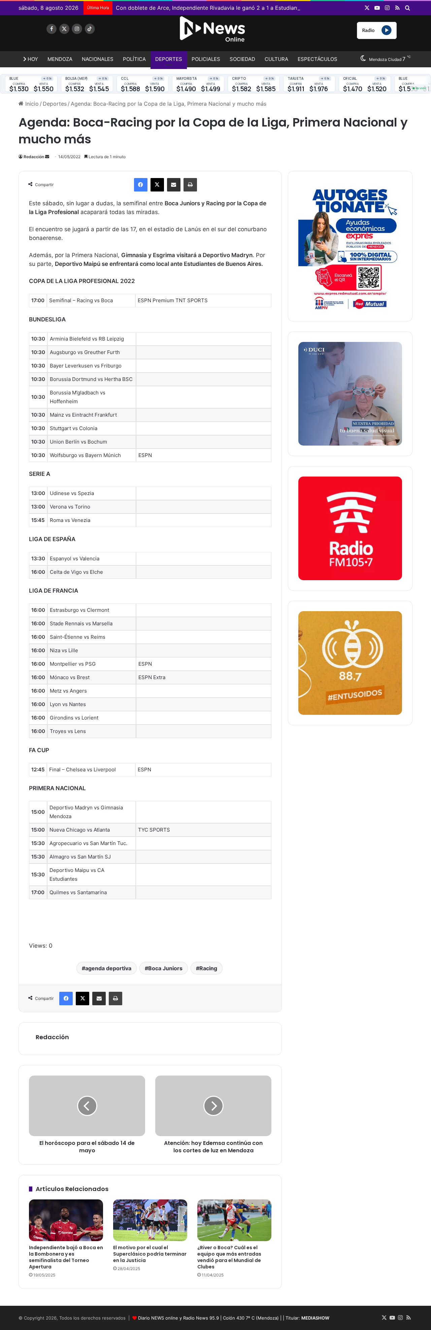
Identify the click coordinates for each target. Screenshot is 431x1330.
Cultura (276, 59)
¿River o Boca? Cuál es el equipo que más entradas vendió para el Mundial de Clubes (229, 1257)
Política (134, 59)
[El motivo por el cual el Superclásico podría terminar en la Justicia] (150, 1220)
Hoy (32, 59)
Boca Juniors (165, 968)
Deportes (168, 59)
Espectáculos (317, 59)
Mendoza (59, 59)
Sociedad (242, 59)
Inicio (31, 103)
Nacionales (97, 59)
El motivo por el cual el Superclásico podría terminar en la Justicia (150, 1254)
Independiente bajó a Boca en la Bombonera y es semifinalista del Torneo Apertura (66, 1257)
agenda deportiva (108, 968)
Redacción (34, 156)
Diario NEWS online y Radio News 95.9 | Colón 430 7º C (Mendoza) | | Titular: (233, 1318)
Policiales (206, 59)
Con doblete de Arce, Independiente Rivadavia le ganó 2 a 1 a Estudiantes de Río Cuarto (229, 7)
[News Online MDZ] (81, 35)
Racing (208, 968)
